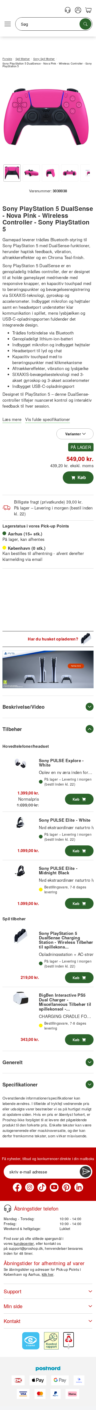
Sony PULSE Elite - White (65, 820)
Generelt (12, 1062)
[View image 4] (69, 173)
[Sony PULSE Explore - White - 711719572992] (21, 763)
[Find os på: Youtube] (54, 1187)
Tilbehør (12, 728)
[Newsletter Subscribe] (85, 1171)
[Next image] (82, 118)
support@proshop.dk (26, 1248)
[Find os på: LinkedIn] (79, 1187)
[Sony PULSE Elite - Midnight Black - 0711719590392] (21, 871)
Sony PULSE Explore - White (61, 762)
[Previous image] (10, 118)
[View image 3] (50, 173)
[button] (46, 116)
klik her (47, 1274)
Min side (13, 1306)
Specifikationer (20, 1084)
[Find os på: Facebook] (17, 1187)
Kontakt (12, 1320)
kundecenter (24, 1243)
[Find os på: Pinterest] (66, 1187)
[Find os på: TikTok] (42, 1187)
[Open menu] (7, 24)
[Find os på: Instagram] (29, 1187)
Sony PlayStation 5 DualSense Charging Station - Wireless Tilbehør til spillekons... (66, 940)
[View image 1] (12, 173)
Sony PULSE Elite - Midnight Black (58, 870)
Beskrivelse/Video (23, 706)
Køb (81, 477)
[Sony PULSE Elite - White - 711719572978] (21, 822)
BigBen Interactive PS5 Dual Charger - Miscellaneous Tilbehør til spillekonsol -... (65, 1002)
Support (12, 1291)
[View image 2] (31, 173)
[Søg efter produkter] (85, 24)
